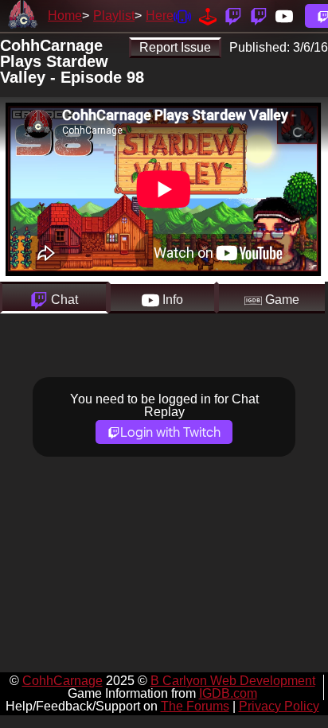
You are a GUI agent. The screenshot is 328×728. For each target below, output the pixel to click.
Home (65, 15)
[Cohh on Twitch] (258, 15)
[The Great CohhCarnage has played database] (208, 15)
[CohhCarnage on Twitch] (233, 15)
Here (160, 15)
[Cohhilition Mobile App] (182, 15)
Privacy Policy (279, 706)
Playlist (114, 15)
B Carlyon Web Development (232, 680)
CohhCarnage (62, 680)
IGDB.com (228, 693)
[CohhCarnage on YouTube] (284, 15)
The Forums (195, 706)
